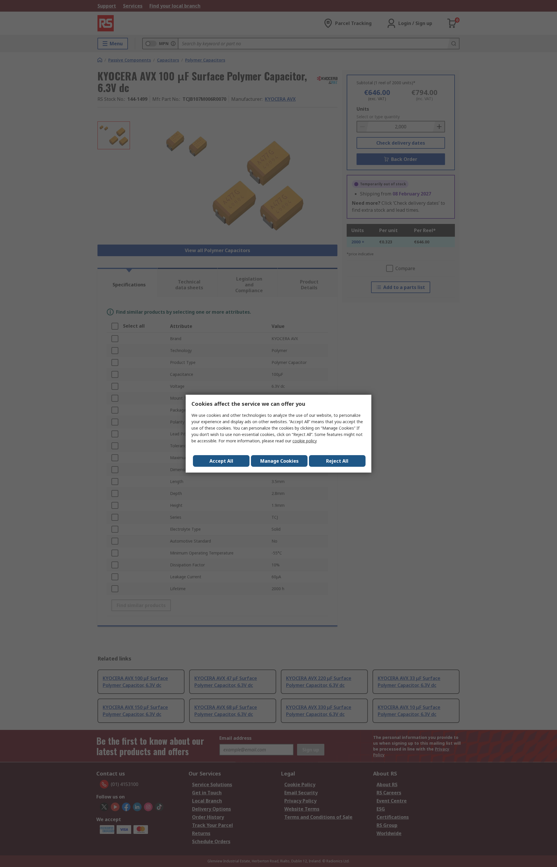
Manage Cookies (279, 461)
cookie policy (304, 441)
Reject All (337, 461)
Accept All (221, 461)
